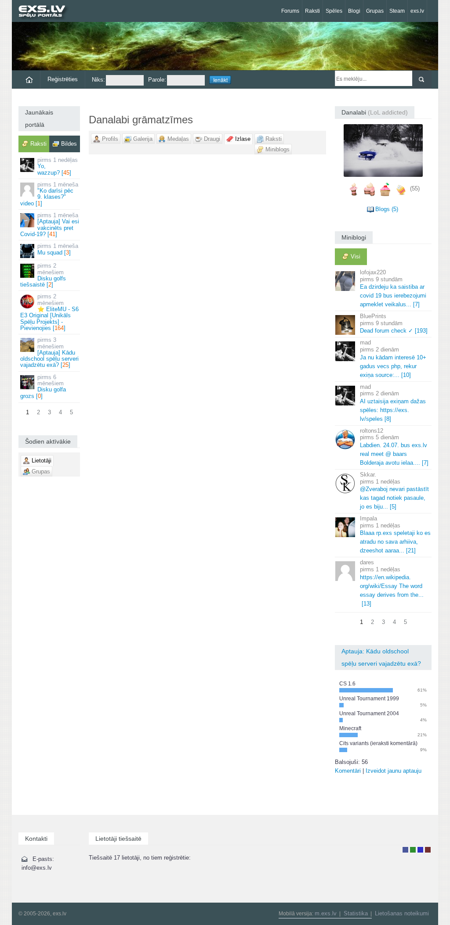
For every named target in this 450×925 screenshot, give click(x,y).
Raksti (312, 11)
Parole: (157, 79)
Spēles (334, 11)
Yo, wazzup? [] (57, 166)
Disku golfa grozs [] (43, 386)
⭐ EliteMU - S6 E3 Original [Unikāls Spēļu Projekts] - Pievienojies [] (49, 312)
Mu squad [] (57, 249)
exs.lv (417, 11)
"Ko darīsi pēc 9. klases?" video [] (49, 194)
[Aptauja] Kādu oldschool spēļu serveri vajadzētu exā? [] (49, 352)
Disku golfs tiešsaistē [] (43, 275)
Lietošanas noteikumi (402, 913)
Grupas (375, 11)
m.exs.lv (326, 913)
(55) (415, 188)
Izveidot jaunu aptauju (393, 770)
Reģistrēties (62, 79)
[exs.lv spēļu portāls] (45, 12)
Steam (397, 11)
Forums (290, 11)
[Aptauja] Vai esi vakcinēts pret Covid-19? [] (49, 224)
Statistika (356, 913)
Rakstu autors (413, 849)
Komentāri (348, 770)
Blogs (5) (386, 209)
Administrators (428, 849)
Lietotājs (405, 849)
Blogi (354, 11)
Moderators (420, 849)
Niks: (98, 79)
